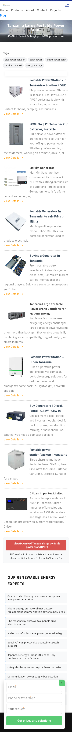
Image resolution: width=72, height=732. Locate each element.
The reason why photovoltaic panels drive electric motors (32, 622)
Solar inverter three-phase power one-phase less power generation (34, 598)
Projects (55, 10)
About (30, 10)
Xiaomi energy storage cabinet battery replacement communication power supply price (36, 610)
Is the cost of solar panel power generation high (35, 633)
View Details (11, 113)
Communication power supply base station (33, 676)
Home (4, 10)
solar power (36, 59)
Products (17, 10)
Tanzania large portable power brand (41, 36)
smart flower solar (56, 59)
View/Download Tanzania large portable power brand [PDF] (37, 545)
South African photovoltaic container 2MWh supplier (33, 644)
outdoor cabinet (13, 65)
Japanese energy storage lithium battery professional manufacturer (31, 656)
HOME (11, 36)
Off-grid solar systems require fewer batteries (35, 667)
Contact (42, 10)
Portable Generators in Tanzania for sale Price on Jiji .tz (47, 216)
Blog (3, 15)
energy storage (34, 65)
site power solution (15, 59)
